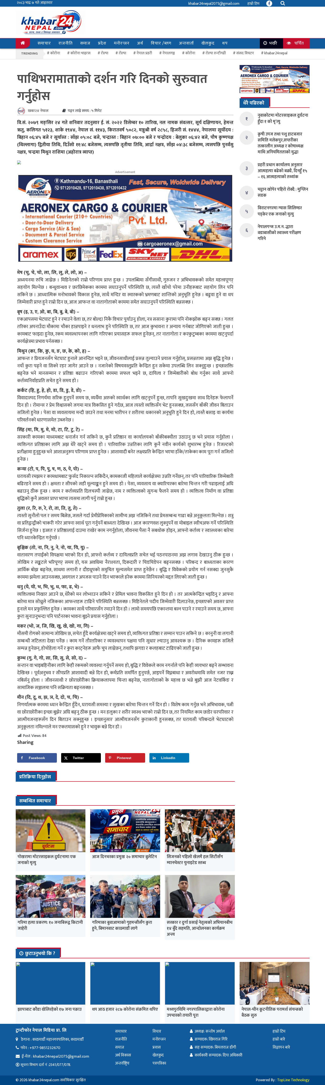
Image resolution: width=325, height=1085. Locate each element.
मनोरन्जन (121, 43)
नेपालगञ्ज (168, 53)
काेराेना (55, 53)
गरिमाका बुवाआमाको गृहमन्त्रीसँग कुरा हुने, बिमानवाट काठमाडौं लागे (122, 925)
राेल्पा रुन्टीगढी (216, 53)
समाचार (44, 43)
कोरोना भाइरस (80, 53)
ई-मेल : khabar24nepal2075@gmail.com (55, 1056)
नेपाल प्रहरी (144, 53)
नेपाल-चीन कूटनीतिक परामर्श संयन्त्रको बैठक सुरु (272, 1012)
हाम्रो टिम (253, 3)
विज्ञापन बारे (281, 1047)
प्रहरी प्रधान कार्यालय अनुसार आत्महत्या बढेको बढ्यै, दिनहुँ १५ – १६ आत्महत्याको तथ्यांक (282, 170)
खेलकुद (208, 43)
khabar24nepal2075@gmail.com (213, 3)
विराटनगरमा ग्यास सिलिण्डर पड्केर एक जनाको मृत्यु (280, 211)
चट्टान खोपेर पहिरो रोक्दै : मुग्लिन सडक (283, 192)
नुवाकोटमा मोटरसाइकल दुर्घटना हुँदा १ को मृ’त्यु (283, 118)
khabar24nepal (275, 53)
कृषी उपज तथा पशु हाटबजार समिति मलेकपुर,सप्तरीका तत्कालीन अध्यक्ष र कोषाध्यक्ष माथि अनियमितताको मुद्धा (280, 143)
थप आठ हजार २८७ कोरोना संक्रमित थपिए (125, 1009)
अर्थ (140, 43)
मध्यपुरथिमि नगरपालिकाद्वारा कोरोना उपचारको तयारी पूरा (196, 1012)
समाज (85, 43)
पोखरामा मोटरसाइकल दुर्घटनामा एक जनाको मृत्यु (47, 859)
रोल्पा (122, 53)
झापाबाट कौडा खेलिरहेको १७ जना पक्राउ (50, 1009)
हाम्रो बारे (279, 1039)
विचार (157, 1031)
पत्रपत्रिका (159, 1063)
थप (225, 43)
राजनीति (66, 43)
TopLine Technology (293, 1080)
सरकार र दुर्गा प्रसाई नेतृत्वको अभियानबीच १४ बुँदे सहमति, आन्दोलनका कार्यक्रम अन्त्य (199, 928)
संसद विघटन (245, 53)
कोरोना (190, 53)
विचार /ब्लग (161, 43)
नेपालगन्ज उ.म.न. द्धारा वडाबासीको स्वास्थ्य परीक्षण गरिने (279, 232)
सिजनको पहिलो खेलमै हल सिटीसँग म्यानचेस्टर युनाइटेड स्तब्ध (195, 859)
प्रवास (157, 1047)
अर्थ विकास (123, 1055)
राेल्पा (104, 53)
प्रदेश (102, 43)
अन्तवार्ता (186, 43)
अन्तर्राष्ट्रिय (122, 1063)
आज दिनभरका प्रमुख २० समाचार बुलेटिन (124, 856)
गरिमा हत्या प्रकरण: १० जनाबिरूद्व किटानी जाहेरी (50, 925)
